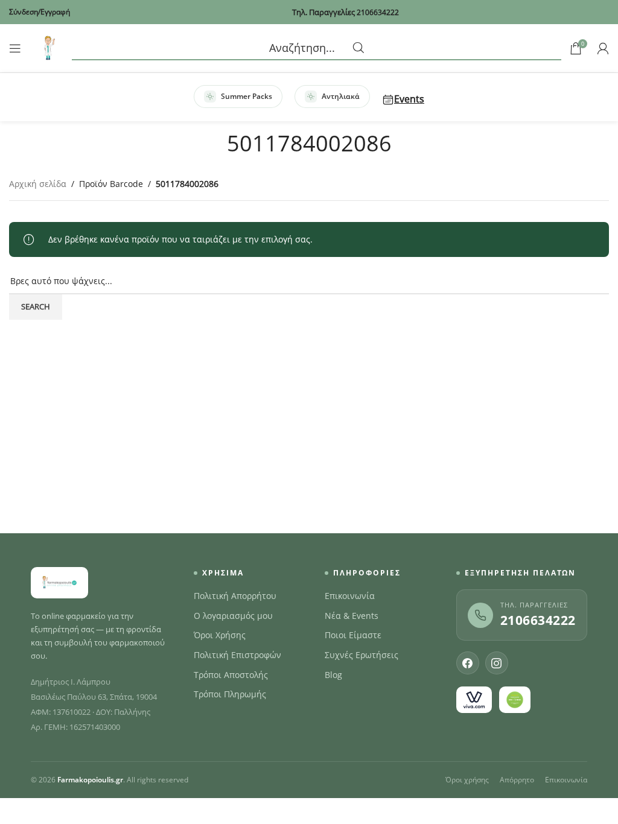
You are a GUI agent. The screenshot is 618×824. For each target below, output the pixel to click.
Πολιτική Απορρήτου (235, 596)
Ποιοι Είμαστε (353, 635)
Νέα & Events (351, 615)
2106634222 (538, 620)
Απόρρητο (517, 780)
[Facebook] (467, 662)
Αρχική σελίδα (37, 183)
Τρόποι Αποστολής (231, 675)
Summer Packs (246, 96)
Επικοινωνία (350, 596)
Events (409, 99)
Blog (333, 675)
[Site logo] (48, 47)
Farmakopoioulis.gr (90, 780)
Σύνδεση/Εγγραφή (39, 12)
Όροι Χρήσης (220, 635)
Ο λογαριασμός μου (233, 615)
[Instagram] (496, 662)
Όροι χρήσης (467, 780)
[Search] (316, 48)
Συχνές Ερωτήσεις (361, 655)
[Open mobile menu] (15, 48)
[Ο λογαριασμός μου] (603, 48)
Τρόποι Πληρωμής (230, 694)
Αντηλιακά (341, 96)
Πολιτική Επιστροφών (237, 655)
